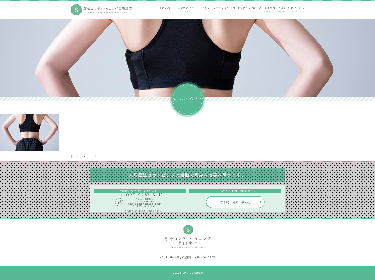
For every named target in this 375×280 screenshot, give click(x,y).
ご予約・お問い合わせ (235, 202)
